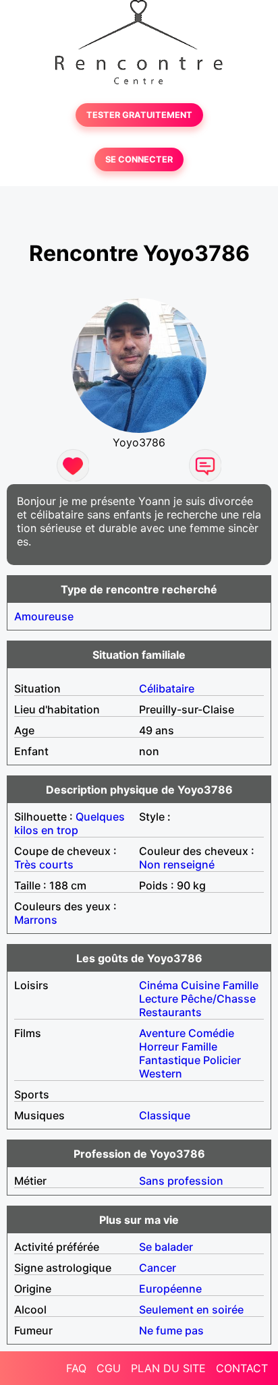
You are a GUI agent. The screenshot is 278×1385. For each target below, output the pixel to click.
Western (160, 1073)
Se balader (166, 1247)
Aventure (162, 1033)
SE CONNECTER (139, 159)
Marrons (35, 919)
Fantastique (169, 1060)
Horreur (159, 1046)
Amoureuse (44, 616)
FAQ (76, 1368)
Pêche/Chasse (218, 998)
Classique (164, 1115)
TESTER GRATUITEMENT (139, 115)
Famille (240, 985)
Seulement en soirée (191, 1309)
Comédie (211, 1033)
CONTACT (242, 1368)
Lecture (158, 998)
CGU (108, 1368)
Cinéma (158, 985)
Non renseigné (177, 864)
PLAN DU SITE (168, 1368)
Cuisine (200, 985)
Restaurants (170, 1012)
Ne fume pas (171, 1330)
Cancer (157, 1267)
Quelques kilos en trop (69, 823)
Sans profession (181, 1180)
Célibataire (166, 688)
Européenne (170, 1288)
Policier (222, 1060)
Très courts (44, 864)
